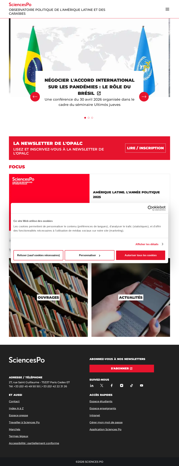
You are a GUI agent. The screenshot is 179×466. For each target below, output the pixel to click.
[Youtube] (141, 385)
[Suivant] (144, 96)
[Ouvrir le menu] (167, 9)
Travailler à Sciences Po (24, 422)
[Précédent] (35, 96)
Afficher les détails (147, 244)
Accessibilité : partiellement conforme (34, 443)
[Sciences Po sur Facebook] (111, 385)
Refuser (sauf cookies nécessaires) (38, 255)
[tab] (85, 118)
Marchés (14, 429)
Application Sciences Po (105, 429)
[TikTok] (131, 385)
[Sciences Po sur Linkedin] (92, 385)
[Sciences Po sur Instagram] (121, 385)
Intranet (95, 415)
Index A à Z (16, 408)
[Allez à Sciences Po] (27, 362)
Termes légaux (18, 436)
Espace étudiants (101, 401)
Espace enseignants (103, 408)
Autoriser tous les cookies (141, 255)
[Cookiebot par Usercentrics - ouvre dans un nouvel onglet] (150, 208)
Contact (14, 401)
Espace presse (18, 415)
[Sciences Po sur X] (101, 385)
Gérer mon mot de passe (106, 422)
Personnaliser (87, 255)
